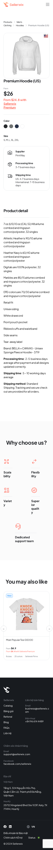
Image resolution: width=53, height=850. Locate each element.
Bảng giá (8, 711)
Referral (8, 716)
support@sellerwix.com (17, 754)
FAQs (6, 727)
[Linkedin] (10, 826)
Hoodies (20, 25)
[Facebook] (5, 826)
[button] (47, 5)
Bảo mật (23, 833)
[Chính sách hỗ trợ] (15, 837)
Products (8, 22)
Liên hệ (7, 733)
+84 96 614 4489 (34, 721)
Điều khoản (10, 833)
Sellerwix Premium (10, 105)
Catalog (8, 705)
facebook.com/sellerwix (17, 763)
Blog (6, 722)
